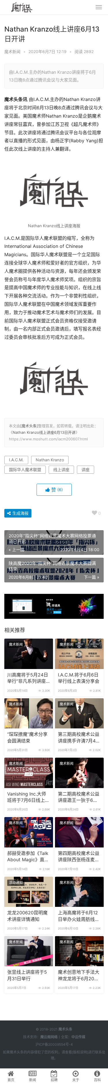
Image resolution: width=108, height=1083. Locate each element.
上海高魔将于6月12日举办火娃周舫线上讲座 (78, 916)
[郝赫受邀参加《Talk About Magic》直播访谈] (28, 832)
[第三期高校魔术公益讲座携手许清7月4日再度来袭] (79, 713)
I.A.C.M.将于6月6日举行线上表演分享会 (78, 678)
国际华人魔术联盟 (25, 469)
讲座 (86, 469)
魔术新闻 (12, 51)
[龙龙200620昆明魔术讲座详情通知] (28, 892)
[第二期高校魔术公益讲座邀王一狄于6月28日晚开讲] (79, 773)
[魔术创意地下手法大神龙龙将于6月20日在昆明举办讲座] (79, 951)
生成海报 (20, 513)
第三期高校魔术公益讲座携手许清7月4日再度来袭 (79, 738)
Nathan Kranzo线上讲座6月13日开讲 (44, 432)
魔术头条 (65, 1029)
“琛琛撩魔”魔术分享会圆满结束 (27, 737)
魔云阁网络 (49, 1037)
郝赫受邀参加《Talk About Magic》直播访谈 (28, 857)
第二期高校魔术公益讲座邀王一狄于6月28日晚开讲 (78, 797)
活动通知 (16, 882)
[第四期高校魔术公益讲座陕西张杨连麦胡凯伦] (79, 832)
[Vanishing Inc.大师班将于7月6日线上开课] (28, 773)
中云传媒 (78, 1037)
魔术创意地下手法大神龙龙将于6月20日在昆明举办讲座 (78, 975)
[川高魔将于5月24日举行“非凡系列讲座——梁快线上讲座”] (28, 654)
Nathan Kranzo (50, 459)
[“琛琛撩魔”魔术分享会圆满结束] (28, 713)
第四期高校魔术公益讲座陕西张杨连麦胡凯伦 (78, 857)
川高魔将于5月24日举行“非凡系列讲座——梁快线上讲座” (27, 678)
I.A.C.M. (16, 459)
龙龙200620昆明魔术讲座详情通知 (27, 916)
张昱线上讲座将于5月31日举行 (27, 975)
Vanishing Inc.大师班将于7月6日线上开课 (28, 797)
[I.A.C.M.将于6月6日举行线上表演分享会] (79, 654)
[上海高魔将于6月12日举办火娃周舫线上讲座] (79, 892)
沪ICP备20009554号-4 (54, 1044)
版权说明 (80, 1052)
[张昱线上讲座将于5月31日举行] (28, 951)
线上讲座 (61, 469)
